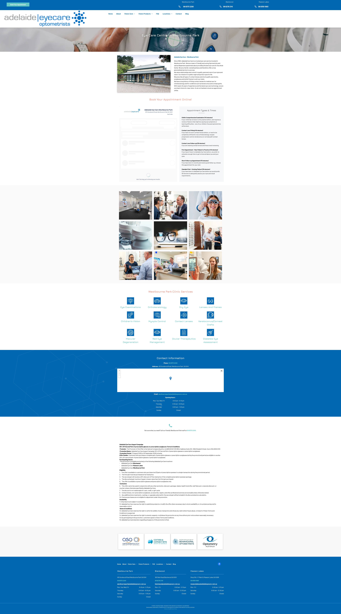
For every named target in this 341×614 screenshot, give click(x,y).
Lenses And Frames (210, 307)
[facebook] (219, 564)
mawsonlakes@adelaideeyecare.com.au (203, 584)
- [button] (119, 373)
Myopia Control (157, 321)
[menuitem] (109, 13)
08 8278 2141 (159, 580)
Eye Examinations (130, 307)
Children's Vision (130, 321)
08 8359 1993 (194, 580)
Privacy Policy (174, 608)
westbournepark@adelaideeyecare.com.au (172, 394)
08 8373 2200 (173, 363)
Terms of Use (167, 608)
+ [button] (119, 371)
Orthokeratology (157, 307)
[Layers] (221, 371)
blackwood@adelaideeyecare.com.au (167, 584)
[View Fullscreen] (119, 376)
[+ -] (170, 380)
